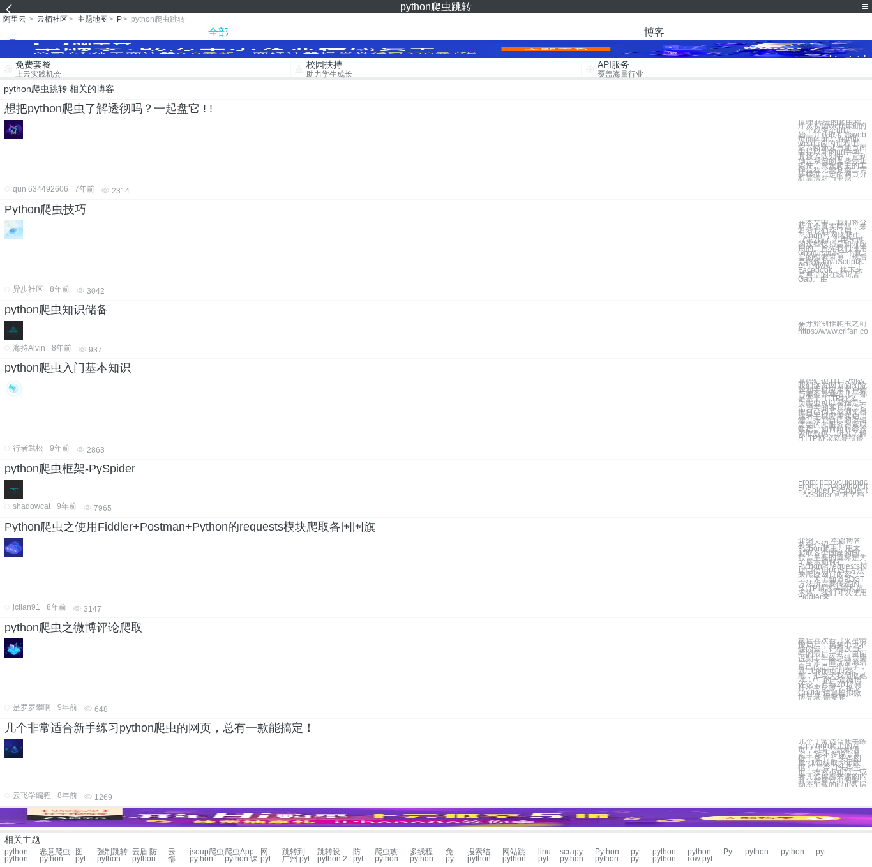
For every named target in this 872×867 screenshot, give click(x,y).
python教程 (670, 852)
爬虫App (239, 852)
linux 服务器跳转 (549, 852)
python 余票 (670, 859)
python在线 (207, 859)
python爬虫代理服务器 (22, 852)
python (641, 852)
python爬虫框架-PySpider (69, 468)
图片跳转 (86, 852)
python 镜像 (798, 852)
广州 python (299, 859)
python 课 (241, 859)
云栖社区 (52, 19)
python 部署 (86, 859)
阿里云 (14, 19)
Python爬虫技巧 (45, 209)
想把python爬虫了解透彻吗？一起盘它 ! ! (108, 108)
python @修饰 (427, 859)
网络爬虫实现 (271, 852)
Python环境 (734, 852)
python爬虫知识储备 (56, 309)
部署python (179, 859)
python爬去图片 (519, 859)
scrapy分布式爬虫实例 (577, 852)
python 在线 (149, 859)
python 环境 (57, 859)
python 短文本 (484, 859)
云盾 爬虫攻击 (179, 852)
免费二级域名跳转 (456, 852)
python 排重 (612, 859)
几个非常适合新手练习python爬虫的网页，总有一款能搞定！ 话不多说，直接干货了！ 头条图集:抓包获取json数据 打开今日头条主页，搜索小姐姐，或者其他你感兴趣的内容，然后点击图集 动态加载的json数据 (832, 763)
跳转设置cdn (334, 852)
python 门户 (392, 859)
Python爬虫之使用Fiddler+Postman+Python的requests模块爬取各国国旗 (189, 526)
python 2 (332, 859)
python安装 (114, 859)
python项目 (364, 859)
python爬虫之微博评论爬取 (73, 627)
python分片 (762, 852)
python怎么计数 (456, 859)
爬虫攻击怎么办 (392, 852)
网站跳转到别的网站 (519, 852)
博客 (654, 32)
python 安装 (827, 852)
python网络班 (577, 859)
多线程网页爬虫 (427, 852)
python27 (271, 859)
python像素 (641, 859)
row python (705, 859)
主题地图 (92, 19)
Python (607, 852)
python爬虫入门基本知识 (67, 367)
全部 (218, 32)
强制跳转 (112, 852)
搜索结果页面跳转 (484, 852)
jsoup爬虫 (207, 852)
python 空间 (22, 859)
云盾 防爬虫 (149, 852)
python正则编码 (549, 859)
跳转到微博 (299, 852)
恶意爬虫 (55, 852)
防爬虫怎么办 (364, 852)
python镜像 (705, 852)
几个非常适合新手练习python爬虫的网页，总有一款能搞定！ (159, 727)
